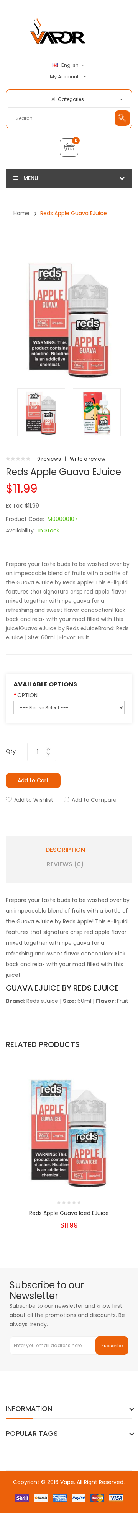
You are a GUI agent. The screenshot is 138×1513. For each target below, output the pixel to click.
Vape (67, 1482)
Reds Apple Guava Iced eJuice (69, 1213)
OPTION (27, 695)
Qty (11, 751)
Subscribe (112, 1346)
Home (21, 213)
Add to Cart (33, 780)
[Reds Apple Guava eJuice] (41, 411)
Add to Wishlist (33, 800)
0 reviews (49, 458)
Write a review (87, 458)
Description (65, 850)
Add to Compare (94, 800)
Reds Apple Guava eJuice (73, 213)
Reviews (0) (65, 864)
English (70, 65)
